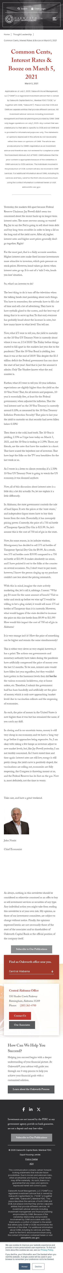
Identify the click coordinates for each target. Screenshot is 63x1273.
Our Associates (22, 1025)
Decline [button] (38, 1266)
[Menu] (54, 19)
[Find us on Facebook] (24, 1110)
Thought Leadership (22, 34)
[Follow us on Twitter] (39, 1110)
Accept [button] (24, 1266)
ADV (32, 1164)
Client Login (40, 8)
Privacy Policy (47, 1249)
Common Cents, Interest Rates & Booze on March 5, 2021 (30, 40)
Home (7, 34)
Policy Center (31, 1159)
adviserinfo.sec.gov (30, 1238)
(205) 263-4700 (28, 1006)
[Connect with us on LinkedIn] (31, 1110)
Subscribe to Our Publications (31, 949)
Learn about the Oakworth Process (31, 1089)
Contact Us (20, 1016)
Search (24, 8)
